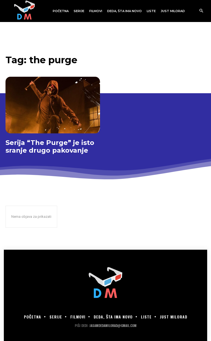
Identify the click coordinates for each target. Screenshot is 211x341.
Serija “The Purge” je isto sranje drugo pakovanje (49, 146)
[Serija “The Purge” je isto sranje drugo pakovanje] (52, 105)
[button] (201, 11)
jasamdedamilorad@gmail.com (113, 325)
